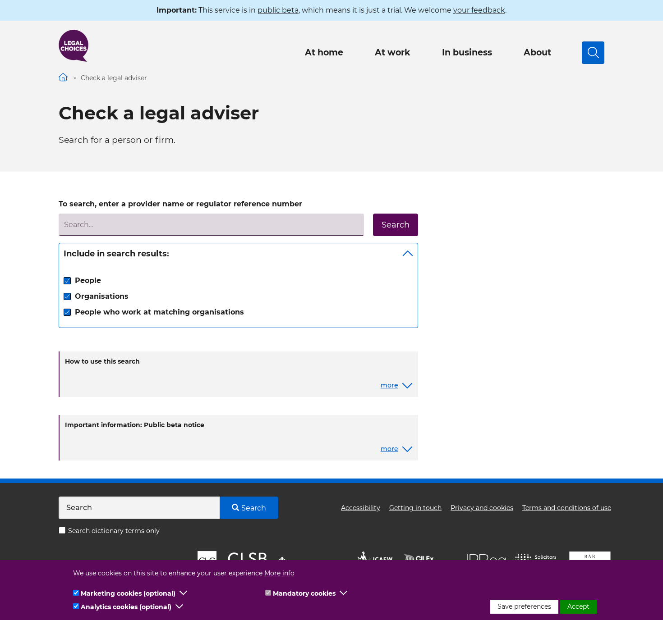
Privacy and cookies (482, 508)
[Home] (73, 46)
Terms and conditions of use (566, 508)
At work (392, 52)
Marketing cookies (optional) (128, 593)
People (88, 280)
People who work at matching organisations (159, 312)
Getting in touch (415, 508)
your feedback (479, 10)
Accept (578, 606)
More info (279, 573)
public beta (278, 10)
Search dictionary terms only (114, 531)
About (537, 52)
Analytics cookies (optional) (126, 607)
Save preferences (524, 606)
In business (467, 52)
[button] (183, 593)
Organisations (102, 296)
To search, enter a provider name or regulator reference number (180, 204)
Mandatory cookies (304, 593)
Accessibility (360, 508)
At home (324, 52)
